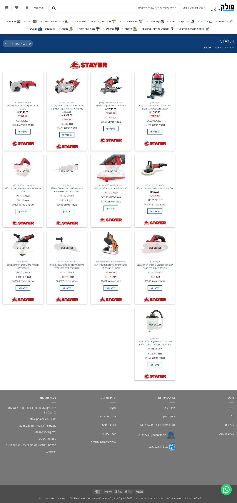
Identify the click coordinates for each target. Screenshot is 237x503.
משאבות (129, 28)
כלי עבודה (223, 21)
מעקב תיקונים (226, 435)
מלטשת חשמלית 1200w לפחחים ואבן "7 (155, 187)
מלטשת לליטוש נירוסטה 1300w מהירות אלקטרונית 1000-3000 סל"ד (66, 269)
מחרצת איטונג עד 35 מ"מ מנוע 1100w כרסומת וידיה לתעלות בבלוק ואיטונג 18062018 (67, 108)
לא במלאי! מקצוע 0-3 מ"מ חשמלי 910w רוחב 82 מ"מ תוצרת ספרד (155, 269)
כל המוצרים (50, 28)
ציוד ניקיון (185, 21)
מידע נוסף (110, 213)
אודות (231, 410)
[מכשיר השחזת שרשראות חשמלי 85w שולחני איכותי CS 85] (111, 247)
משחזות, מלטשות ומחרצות (192, 28)
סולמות (64, 28)
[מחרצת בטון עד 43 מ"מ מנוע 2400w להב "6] (23, 85)
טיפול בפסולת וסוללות (103, 444)
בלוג (231, 418)
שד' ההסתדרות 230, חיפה (34, 427)
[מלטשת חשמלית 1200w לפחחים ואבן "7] (155, 168)
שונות (172, 21)
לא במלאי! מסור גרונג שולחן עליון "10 (111, 187)
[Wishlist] (16, 7)
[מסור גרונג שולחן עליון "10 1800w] (111, 85)
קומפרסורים (154, 21)
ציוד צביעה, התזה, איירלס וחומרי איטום (93, 21)
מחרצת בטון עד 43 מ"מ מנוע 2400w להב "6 (22, 107)
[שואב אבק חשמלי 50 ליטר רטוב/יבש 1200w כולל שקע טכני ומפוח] (155, 85)
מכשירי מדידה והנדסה (53, 21)
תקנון (113, 410)
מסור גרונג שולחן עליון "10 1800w (111, 105)
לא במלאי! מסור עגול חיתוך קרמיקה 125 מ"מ (23, 189)
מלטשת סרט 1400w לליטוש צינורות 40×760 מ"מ (23, 269)
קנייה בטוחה (109, 435)
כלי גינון (204, 21)
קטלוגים (229, 427)
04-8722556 (42, 434)
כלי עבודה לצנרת (130, 21)
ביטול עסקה (168, 418)
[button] (27, 7)
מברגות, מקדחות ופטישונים (156, 28)
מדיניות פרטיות (107, 418)
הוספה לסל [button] (154, 134)
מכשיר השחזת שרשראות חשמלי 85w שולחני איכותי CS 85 (110, 269)
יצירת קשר (169, 410)
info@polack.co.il (39, 421)
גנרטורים (110, 28)
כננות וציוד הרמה (87, 28)
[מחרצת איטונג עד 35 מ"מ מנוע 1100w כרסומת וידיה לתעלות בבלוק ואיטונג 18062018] (67, 85)
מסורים (12, 21)
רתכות (29, 21)
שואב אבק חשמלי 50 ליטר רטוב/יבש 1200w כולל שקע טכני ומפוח (155, 107)
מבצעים (34, 28)
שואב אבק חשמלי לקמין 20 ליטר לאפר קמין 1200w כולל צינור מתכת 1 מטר (155, 345)
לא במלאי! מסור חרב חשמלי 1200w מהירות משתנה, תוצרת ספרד (67, 189)
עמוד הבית (229, 47)
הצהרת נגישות (108, 427)
